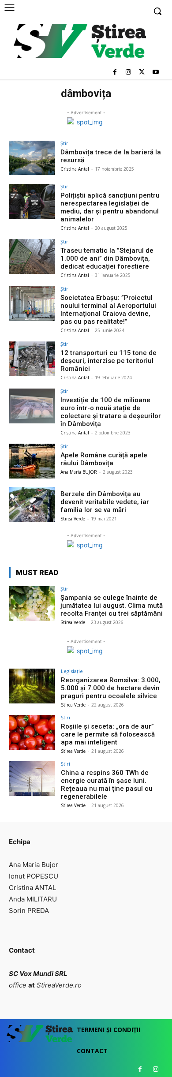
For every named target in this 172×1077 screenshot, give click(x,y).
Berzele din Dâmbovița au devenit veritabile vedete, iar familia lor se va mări (104, 502)
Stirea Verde (72, 519)
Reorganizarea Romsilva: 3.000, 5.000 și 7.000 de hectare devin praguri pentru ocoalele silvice (111, 688)
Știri (65, 143)
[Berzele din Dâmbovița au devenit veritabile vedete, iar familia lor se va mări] (32, 504)
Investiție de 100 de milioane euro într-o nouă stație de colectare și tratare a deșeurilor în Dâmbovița (110, 412)
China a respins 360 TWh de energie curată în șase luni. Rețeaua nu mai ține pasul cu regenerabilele (107, 784)
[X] (142, 72)
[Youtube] (155, 72)
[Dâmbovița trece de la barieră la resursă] (32, 158)
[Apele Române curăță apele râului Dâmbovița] (32, 461)
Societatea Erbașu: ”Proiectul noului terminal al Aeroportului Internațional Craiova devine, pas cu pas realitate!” (108, 309)
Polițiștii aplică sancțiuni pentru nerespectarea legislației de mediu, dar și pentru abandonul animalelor (110, 207)
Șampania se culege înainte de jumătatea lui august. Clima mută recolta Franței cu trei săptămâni (111, 605)
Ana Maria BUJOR (78, 472)
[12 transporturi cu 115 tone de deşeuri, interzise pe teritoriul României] (32, 358)
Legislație (72, 671)
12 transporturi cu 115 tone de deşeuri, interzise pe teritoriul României (108, 361)
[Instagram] (128, 72)
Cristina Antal (74, 169)
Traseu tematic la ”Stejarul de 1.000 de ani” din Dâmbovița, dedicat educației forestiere (106, 258)
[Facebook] (115, 72)
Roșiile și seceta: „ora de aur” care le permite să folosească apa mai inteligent (108, 734)
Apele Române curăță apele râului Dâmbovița (103, 459)
